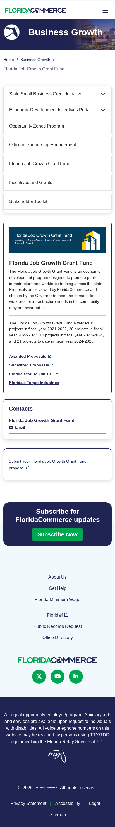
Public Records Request (57, 626)
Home (8, 59)
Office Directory (57, 637)
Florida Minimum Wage (57, 599)
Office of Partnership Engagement (42, 144)
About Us (57, 577)
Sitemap (57, 814)
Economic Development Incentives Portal (50, 109)
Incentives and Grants (30, 182)
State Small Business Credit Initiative (45, 93)
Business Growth (35, 59)
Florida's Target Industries (34, 382)
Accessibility (67, 803)
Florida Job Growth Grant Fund (39, 163)
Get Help (57, 588)
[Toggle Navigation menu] (105, 10)
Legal (94, 803)
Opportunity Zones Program (36, 126)
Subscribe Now (57, 534)
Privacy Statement (28, 803)
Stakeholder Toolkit (28, 201)
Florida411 (57, 615)
